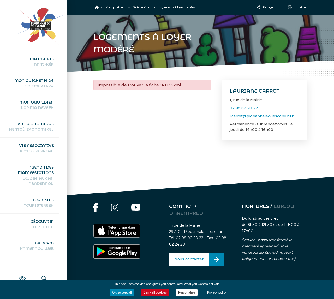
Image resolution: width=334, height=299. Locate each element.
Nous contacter (189, 259)
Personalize (186, 292)
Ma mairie (42, 62)
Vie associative (36, 148)
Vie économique (31, 127)
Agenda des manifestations (36, 175)
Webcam (37, 246)
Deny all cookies (155, 292)
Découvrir (42, 224)
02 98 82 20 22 (244, 108)
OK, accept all (122, 292)
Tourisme (39, 203)
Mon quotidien (36, 105)
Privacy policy (217, 292)
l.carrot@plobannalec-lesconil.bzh (262, 116)
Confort (22, 272)
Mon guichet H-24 (34, 83)
